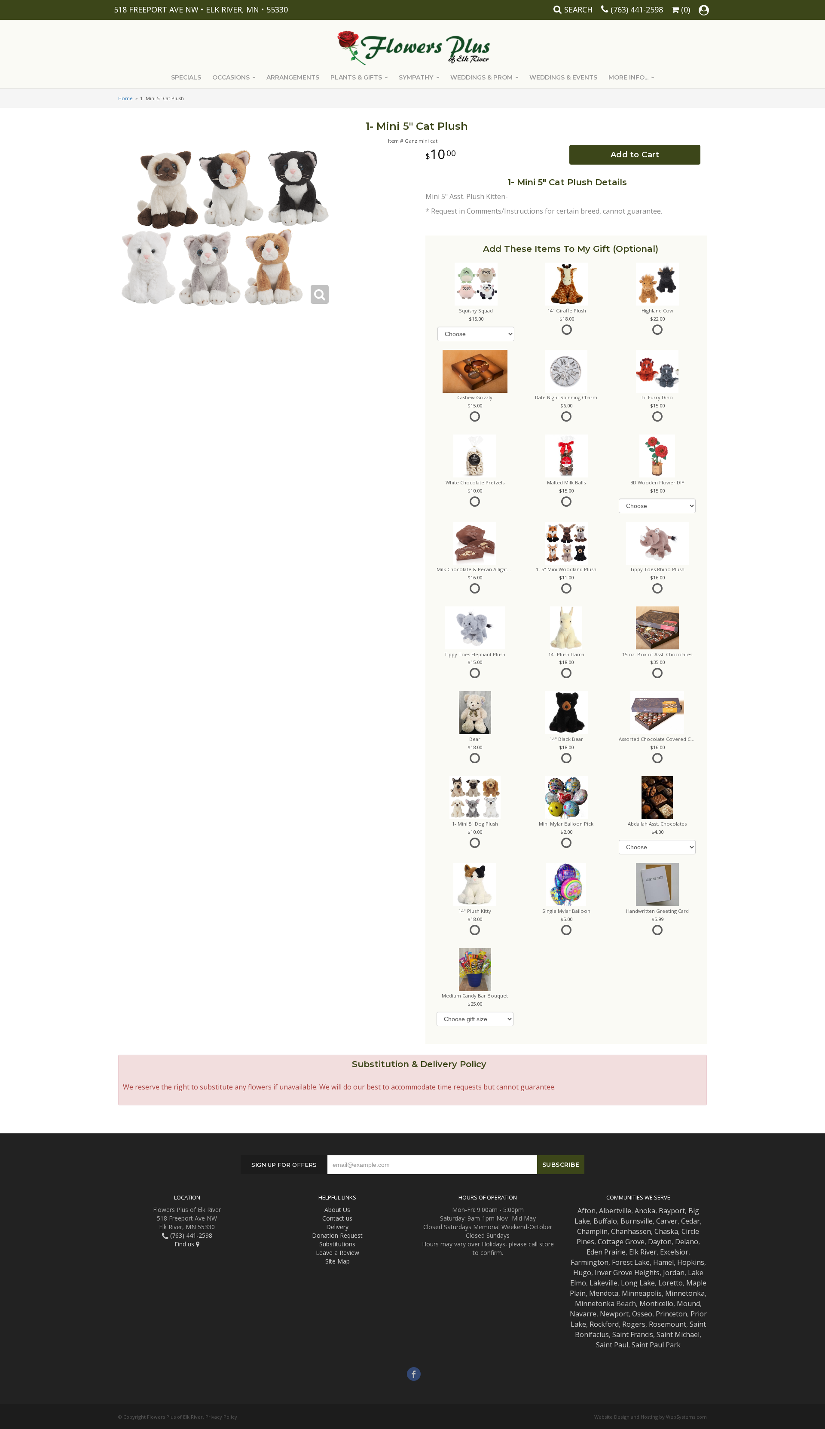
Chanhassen (631, 1231)
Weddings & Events (563, 77)
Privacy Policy (221, 1417)
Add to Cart (635, 154)
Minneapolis (642, 1293)
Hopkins (690, 1262)
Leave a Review (337, 1252)
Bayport (672, 1210)
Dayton (660, 1241)
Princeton (671, 1314)
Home (125, 98)
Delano (686, 1241)
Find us (185, 1244)
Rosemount (667, 1324)
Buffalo (605, 1221)
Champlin (592, 1231)
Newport (614, 1314)
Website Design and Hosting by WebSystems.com (650, 1417)
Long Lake (638, 1283)
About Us (337, 1210)
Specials (186, 77)
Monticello (656, 1303)
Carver (667, 1221)
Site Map (337, 1261)
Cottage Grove (621, 1241)
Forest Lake (631, 1262)
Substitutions (337, 1244)
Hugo (582, 1272)
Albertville (615, 1210)
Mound (688, 1303)
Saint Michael (678, 1334)
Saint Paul (612, 1344)
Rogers (633, 1324)
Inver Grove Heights (627, 1272)
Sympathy (416, 77)
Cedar (690, 1221)
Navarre (583, 1314)
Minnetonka (685, 1293)
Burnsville (636, 1221)
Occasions (231, 77)
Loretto (670, 1283)
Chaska (666, 1231)
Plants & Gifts (356, 77)
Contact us (337, 1218)
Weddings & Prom (481, 77)
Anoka (645, 1210)
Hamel (663, 1262)
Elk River (643, 1252)
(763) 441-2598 (637, 9)
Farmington (589, 1262)
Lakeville (603, 1283)
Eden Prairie (606, 1252)
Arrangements (292, 77)
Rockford (604, 1324)
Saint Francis (632, 1334)
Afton (587, 1210)
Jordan (673, 1272)
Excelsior (674, 1252)
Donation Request (337, 1235)
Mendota (603, 1293)
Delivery (337, 1227)
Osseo (642, 1314)
